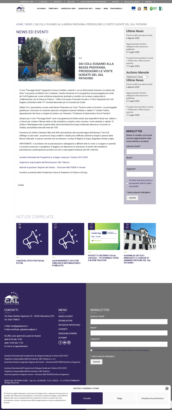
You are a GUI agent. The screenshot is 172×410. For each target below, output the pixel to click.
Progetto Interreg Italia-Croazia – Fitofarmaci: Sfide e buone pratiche (139, 60)
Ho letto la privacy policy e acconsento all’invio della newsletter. (140, 183)
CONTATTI (115, 2)
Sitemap (62, 338)
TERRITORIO (53, 8)
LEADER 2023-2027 (85, 8)
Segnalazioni (65, 320)
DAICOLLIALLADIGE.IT (132, 2)
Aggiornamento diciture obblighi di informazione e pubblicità (137, 46)
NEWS (106, 8)
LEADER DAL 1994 (26, 2)
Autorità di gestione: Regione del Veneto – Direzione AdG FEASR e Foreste (52, 167)
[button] (167, 388)
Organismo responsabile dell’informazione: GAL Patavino (44, 162)
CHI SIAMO (41, 8)
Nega (119, 398)
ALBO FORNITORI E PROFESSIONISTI (94, 2)
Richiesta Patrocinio (69, 325)
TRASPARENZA (116, 8)
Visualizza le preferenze (153, 398)
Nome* (129, 158)
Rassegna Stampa (67, 333)
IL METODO (43, 2)
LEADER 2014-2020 (68, 8)
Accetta (87, 398)
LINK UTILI (71, 2)
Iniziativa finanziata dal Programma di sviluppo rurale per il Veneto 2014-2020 (53, 157)
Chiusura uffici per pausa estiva (139, 35)
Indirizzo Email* (133, 146)
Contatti (62, 329)
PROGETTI (57, 2)
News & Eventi (65, 316)
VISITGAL (148, 2)
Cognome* (131, 169)
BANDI (97, 8)
